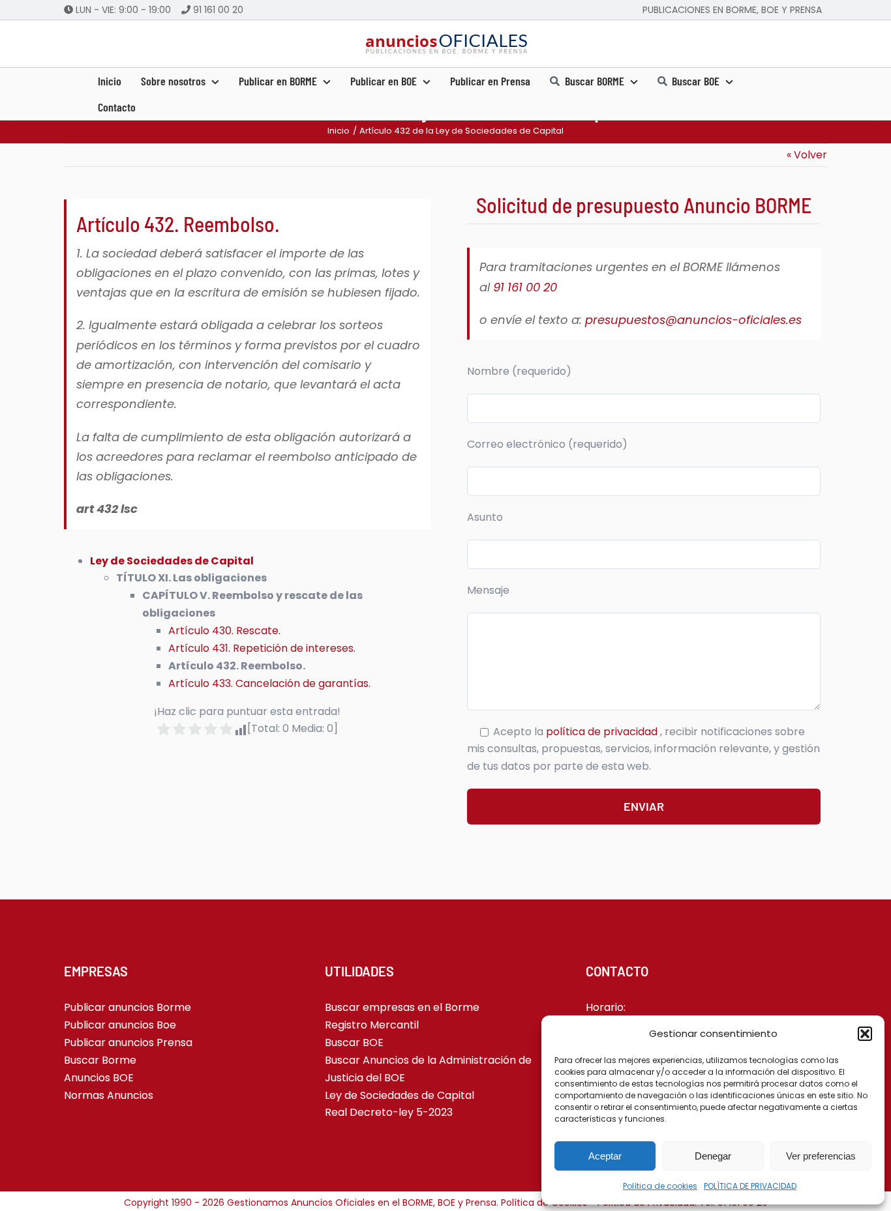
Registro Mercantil (372, 1024)
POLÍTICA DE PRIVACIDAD (750, 1185)
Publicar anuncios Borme (127, 1007)
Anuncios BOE (99, 1077)
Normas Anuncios (108, 1095)
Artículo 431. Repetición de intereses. (261, 648)
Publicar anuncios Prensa (128, 1042)
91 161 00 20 (218, 9)
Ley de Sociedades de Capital (172, 560)
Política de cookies (660, 1185)
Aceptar (605, 1155)
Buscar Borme (100, 1060)
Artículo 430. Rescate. (224, 630)
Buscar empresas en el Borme (402, 1007)
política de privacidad (603, 731)
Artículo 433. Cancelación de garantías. (269, 683)
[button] (864, 1033)
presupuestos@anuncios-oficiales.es (693, 320)
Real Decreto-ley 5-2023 (389, 1112)
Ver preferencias (821, 1155)
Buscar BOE (354, 1042)
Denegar (713, 1155)
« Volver (807, 154)
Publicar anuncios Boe (120, 1024)
